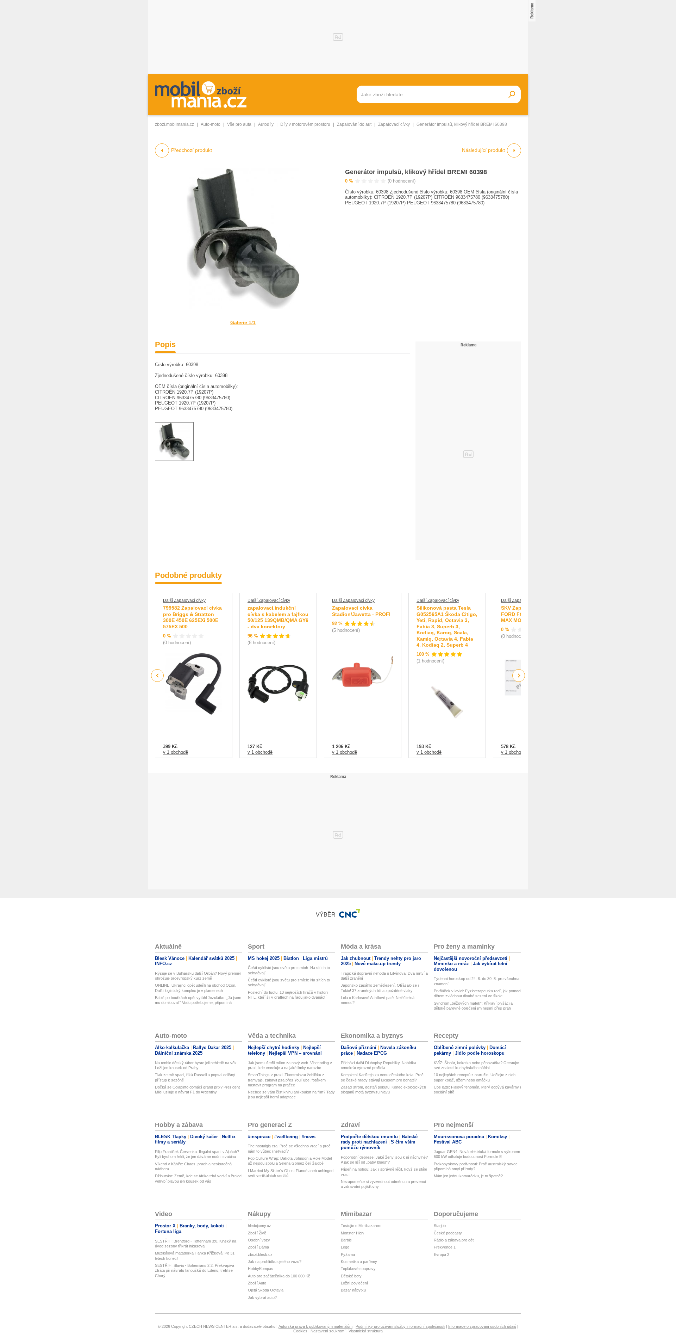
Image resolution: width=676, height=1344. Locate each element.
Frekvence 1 (445, 1247)
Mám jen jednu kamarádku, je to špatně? (468, 1176)
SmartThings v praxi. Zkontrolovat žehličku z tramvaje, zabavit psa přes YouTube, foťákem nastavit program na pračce (287, 1080)
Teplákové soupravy (358, 1268)
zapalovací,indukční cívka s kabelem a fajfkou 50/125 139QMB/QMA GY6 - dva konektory (278, 617)
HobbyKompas (260, 1268)
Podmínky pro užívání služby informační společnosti (400, 1326)
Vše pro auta (239, 124)
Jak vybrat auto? (262, 1297)
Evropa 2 (441, 1254)
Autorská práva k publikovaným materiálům (315, 1326)
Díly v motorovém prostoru (305, 124)
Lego (345, 1247)
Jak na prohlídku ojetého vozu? (274, 1261)
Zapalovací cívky (394, 124)
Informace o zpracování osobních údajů (482, 1326)
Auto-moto (210, 124)
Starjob (440, 1225)
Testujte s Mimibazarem (361, 1225)
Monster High (352, 1233)
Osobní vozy (259, 1240)
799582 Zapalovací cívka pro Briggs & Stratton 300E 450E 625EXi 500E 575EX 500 (192, 617)
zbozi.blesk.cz (260, 1254)
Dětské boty (351, 1276)
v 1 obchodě (175, 752)
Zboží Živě (257, 1233)
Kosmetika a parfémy (359, 1261)
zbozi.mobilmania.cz (174, 124)
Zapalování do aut (354, 124)
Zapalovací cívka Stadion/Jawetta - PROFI (361, 611)
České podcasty (448, 1233)
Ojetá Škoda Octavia (265, 1290)
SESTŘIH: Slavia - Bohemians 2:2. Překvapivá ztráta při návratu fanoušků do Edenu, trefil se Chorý (194, 1270)
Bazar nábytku (353, 1290)
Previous (157, 675)
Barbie (346, 1240)
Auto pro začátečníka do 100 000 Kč (279, 1276)
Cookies (300, 1331)
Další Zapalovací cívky (184, 600)
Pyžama (348, 1254)
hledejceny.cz (259, 1225)
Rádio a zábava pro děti (454, 1240)
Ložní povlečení (354, 1283)
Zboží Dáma (258, 1247)
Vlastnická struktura (366, 1331)
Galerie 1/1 (243, 322)
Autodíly (266, 124)
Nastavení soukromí (328, 1331)
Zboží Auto (257, 1283)
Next (519, 676)
